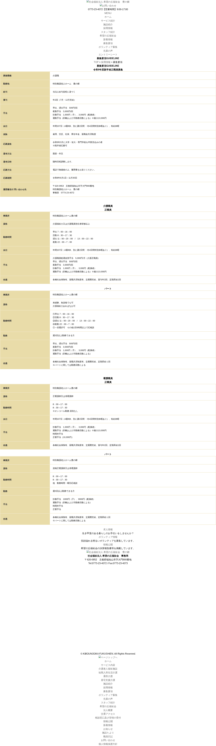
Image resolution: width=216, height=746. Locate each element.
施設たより (108, 638)
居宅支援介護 (108, 586)
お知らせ (108, 635)
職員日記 (108, 642)
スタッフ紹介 (108, 32)
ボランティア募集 (108, 47)
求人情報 (108, 529)
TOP (96, 62)
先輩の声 (108, 51)
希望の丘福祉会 (108, 35)
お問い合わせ (108, 646)
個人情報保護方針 (108, 650)
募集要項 (108, 43)
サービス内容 (108, 571)
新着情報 (108, 39)
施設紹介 (108, 24)
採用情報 (108, 28)
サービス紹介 (108, 20)
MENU (108, 13)
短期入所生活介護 (108, 578)
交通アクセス (108, 620)
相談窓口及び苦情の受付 (108, 623)
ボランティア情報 (108, 537)
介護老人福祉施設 (108, 574)
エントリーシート (108, 54)
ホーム (108, 17)
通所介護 (108, 582)
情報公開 (108, 544)
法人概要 (108, 616)
